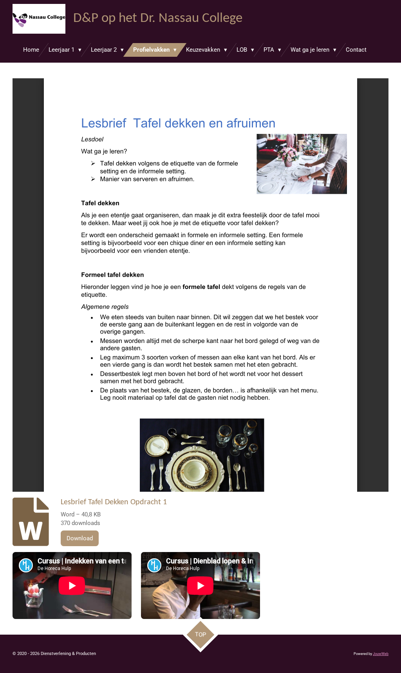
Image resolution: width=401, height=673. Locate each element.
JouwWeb (380, 654)
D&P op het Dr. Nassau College (157, 18)
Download (80, 538)
